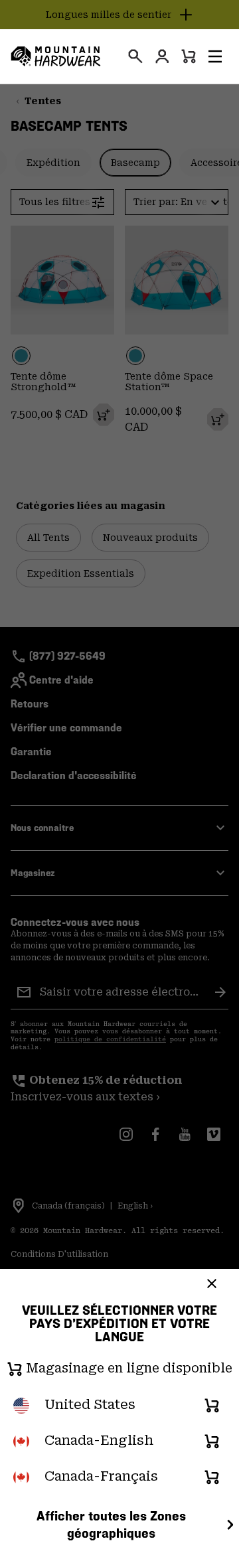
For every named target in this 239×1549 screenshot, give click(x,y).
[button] (215, 56)
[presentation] (135, 56)
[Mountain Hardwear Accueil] (56, 56)
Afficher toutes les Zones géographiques (111, 1525)
